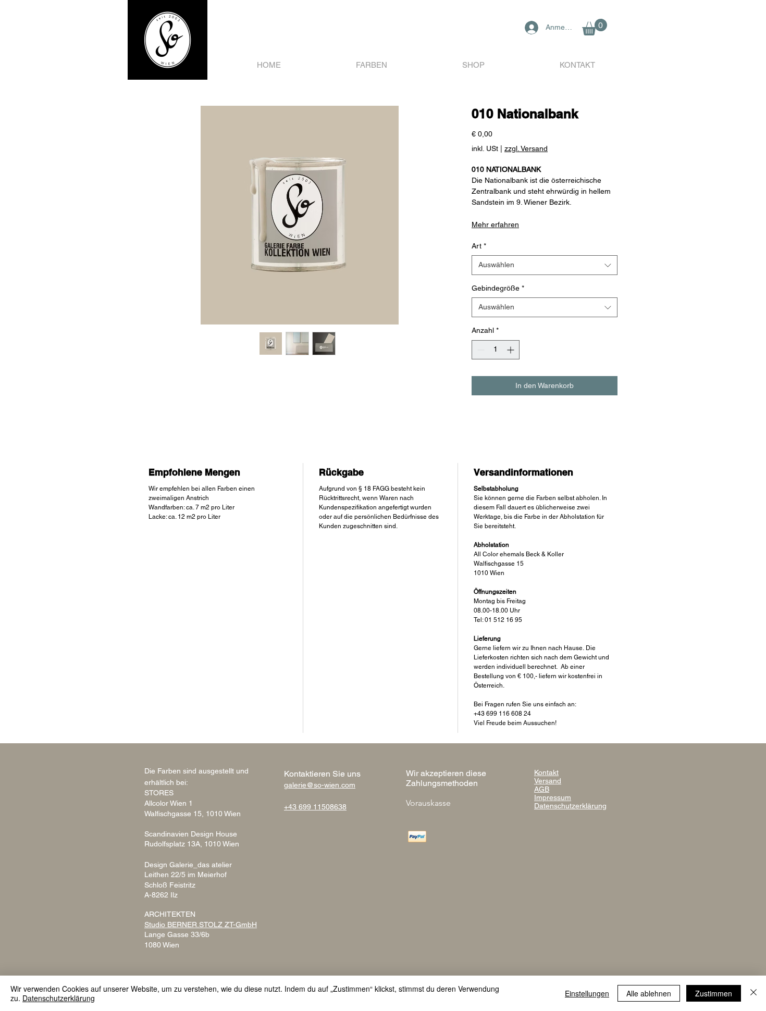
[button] (594, 27)
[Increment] (511, 350)
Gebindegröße (498, 288)
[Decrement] (479, 350)
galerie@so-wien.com (319, 785)
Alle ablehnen (648, 993)
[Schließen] (753, 993)
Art (479, 246)
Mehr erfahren (495, 224)
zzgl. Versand (526, 148)
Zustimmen (713, 993)
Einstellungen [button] (587, 993)
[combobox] (544, 265)
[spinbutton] (495, 350)
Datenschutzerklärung (58, 998)
